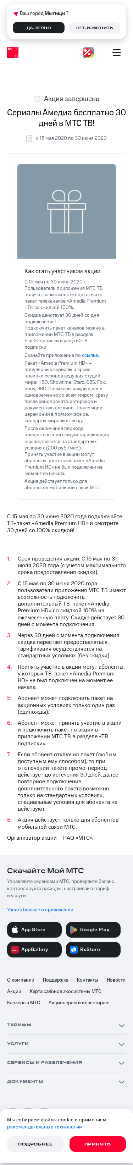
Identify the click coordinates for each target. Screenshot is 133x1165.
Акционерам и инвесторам (79, 1002)
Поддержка (55, 980)
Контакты (87, 980)
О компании (20, 980)
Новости (116, 980)
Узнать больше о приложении (40, 909)
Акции (14, 991)
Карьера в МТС (23, 1002)
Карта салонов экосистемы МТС (65, 991)
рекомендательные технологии (44, 1127)
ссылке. (90, 355)
